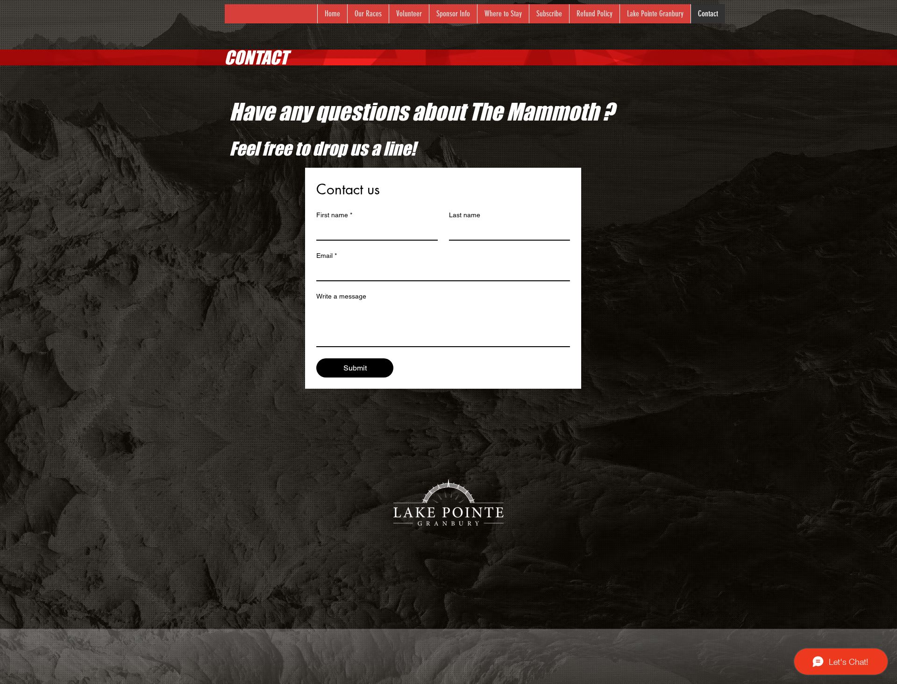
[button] (368, 13)
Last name (464, 215)
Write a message (341, 296)
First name (334, 215)
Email (326, 255)
